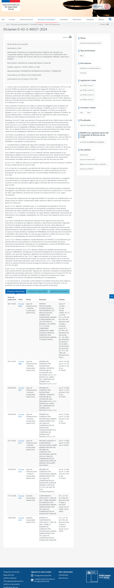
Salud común (84, 155)
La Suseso (12, 20)
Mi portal (98, 6)
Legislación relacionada (59, 291)
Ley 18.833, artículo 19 (87, 95)
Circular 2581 (21, 497)
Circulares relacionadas (16, 291)
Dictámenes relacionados (37, 291)
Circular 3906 (21, 305)
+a (112, 296)
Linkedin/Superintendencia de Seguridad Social (44, 580)
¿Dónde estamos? (9, 578)
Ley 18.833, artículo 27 (87, 99)
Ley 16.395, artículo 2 (86, 85)
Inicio (7, 24)
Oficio (81, 56)
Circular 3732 (21, 470)
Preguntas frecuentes (11, 572)
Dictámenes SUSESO (86, 169)
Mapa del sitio (8, 575)
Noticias (101, 20)
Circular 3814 (21, 415)
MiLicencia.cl (63, 578)
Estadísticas (90, 20)
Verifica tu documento (11, 584)
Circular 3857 (21, 389)
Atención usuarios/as (26, 20)
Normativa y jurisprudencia (46, 20)
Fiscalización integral (36, 24)
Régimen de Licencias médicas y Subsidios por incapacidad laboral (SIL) (94, 164)
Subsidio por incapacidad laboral (90, 68)
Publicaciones (77, 20)
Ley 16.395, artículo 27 (87, 90)
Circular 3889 (21, 362)
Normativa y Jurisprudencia (19, 24)
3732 (88, 113)
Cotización (83, 73)
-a (112, 301)
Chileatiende (63, 575)
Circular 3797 (21, 442)
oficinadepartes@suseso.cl (13, 581)
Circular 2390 (21, 519)
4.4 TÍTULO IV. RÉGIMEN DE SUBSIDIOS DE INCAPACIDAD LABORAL (93, 142)
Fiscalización (64, 20)
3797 (81, 113)
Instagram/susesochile (42, 575)
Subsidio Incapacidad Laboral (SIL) (90, 43)
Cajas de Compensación (52, 24)
